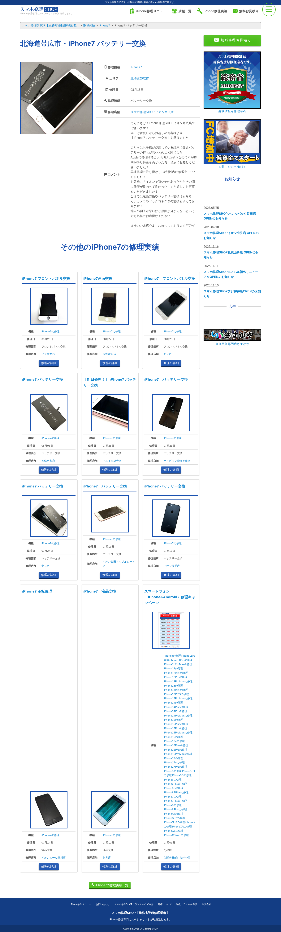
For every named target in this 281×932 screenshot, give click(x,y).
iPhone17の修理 (173, 758)
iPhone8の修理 (173, 805)
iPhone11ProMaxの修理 (178, 664)
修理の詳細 (48, 363)
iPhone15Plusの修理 (176, 723)
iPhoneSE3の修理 (174, 822)
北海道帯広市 (140, 78)
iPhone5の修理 (173, 771)
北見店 (168, 353)
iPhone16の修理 (173, 736)
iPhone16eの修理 (174, 741)
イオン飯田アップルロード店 (119, 563)
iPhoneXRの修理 (182, 826)
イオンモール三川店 (53, 857)
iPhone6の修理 (173, 779)
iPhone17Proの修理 (175, 766)
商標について (165, 904)
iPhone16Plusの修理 (176, 745)
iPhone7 (136, 67)
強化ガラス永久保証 (186, 904)
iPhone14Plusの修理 (176, 706)
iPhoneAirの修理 (173, 813)
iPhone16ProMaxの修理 (178, 753)
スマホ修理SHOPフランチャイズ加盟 (134, 904)
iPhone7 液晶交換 (99, 591)
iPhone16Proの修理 (175, 749)
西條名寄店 (48, 460)
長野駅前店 (109, 353)
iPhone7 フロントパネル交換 (46, 279)
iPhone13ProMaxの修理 (178, 698)
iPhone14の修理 (173, 702)
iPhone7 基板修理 (37, 591)
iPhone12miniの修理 (176, 672)
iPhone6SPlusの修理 (176, 792)
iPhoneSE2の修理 (174, 817)
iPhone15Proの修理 (175, 728)
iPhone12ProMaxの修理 (178, 681)
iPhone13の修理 (173, 685)
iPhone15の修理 (173, 719)
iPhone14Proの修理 (175, 711)
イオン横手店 (172, 565)
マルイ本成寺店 (112, 460)
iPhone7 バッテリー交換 (42, 379)
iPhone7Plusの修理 (175, 800)
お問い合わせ (103, 904)
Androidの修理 (172, 655)
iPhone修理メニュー (80, 904)
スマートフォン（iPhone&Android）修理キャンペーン (169, 597)
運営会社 (206, 904)
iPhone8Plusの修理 (175, 809)
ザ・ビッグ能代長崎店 (177, 460)
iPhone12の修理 (173, 668)
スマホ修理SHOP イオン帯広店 (152, 112)
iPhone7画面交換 (97, 279)
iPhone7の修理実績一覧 (111, 885)
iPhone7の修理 (50, 331)
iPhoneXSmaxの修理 (176, 835)
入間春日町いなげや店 (177, 857)
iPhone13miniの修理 (176, 689)
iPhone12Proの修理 (175, 677)
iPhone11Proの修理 (180, 660)
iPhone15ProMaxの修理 (178, 732)
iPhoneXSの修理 (174, 830)
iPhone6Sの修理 (173, 788)
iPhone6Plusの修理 (175, 783)
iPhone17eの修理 (174, 762)
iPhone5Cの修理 (182, 775)
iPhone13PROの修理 (176, 694)
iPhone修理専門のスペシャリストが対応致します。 (140, 919)
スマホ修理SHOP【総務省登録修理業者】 (140, 912)
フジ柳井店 (48, 353)
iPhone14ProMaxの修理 (178, 715)
